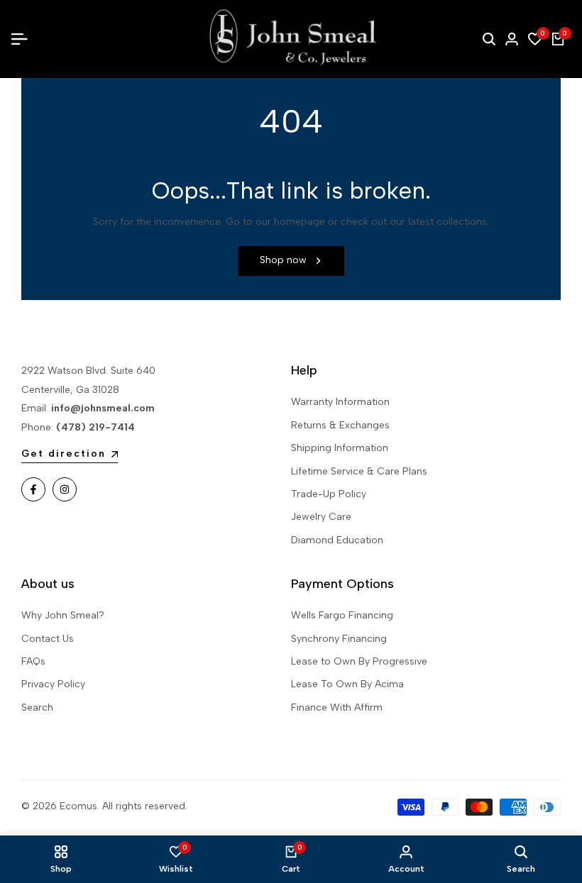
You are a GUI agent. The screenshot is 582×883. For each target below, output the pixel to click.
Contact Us (47, 639)
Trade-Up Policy (328, 494)
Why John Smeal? (62, 615)
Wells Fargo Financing (342, 615)
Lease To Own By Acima (347, 684)
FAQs (33, 661)
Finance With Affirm (337, 707)
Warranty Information (340, 402)
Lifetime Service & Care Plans (359, 471)
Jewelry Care (321, 517)
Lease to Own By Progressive (359, 661)
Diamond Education (337, 540)
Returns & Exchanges (340, 425)
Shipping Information (339, 448)
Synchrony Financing (339, 639)
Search (37, 707)
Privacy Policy (53, 684)
